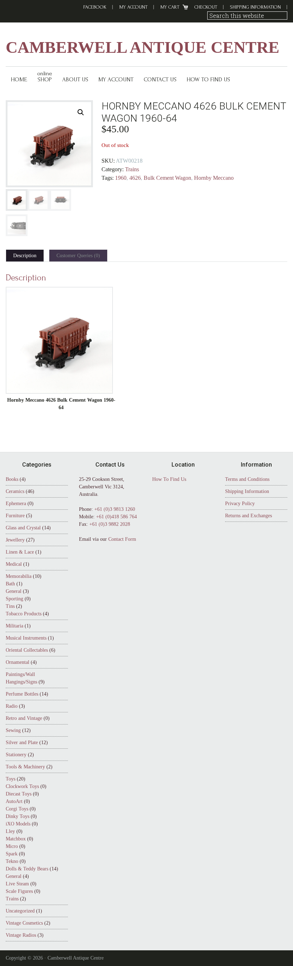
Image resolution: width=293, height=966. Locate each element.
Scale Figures (19, 891)
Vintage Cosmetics (24, 923)
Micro (12, 846)
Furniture (15, 515)
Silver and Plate (22, 742)
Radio (12, 706)
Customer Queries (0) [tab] (78, 255)
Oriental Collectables (27, 650)
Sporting (14, 598)
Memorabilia (18, 576)
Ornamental (17, 662)
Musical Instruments (26, 638)
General (13, 591)
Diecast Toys (18, 794)
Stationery (16, 754)
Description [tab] (24, 255)
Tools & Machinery (25, 766)
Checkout (205, 7)
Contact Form (122, 539)
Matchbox (16, 839)
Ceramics (15, 491)
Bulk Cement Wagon (167, 178)
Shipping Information (255, 7)
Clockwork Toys (22, 786)
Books (12, 479)
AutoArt (14, 801)
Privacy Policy (240, 503)
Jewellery (15, 540)
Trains (132, 169)
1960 (120, 178)
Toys (10, 779)
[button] (80, 112)
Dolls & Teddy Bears (27, 868)
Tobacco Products (23, 613)
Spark (12, 853)
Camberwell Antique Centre (142, 47)
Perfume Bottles (22, 694)
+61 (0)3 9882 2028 (109, 524)
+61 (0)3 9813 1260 (114, 509)
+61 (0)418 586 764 (116, 516)
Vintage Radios (21, 935)
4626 (135, 178)
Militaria (14, 626)
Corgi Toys (17, 809)
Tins (10, 606)
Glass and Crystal (23, 527)
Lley (10, 831)
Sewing (13, 730)
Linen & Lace (20, 552)
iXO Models (18, 824)
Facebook (94, 7)
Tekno (12, 861)
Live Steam (17, 883)
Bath (10, 583)
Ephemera (16, 503)
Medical (14, 564)
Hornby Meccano (214, 178)
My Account (133, 7)
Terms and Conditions (247, 479)
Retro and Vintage (24, 718)
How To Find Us (169, 479)
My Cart (169, 7)
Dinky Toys (17, 816)
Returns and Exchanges (248, 515)
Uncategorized (20, 911)
